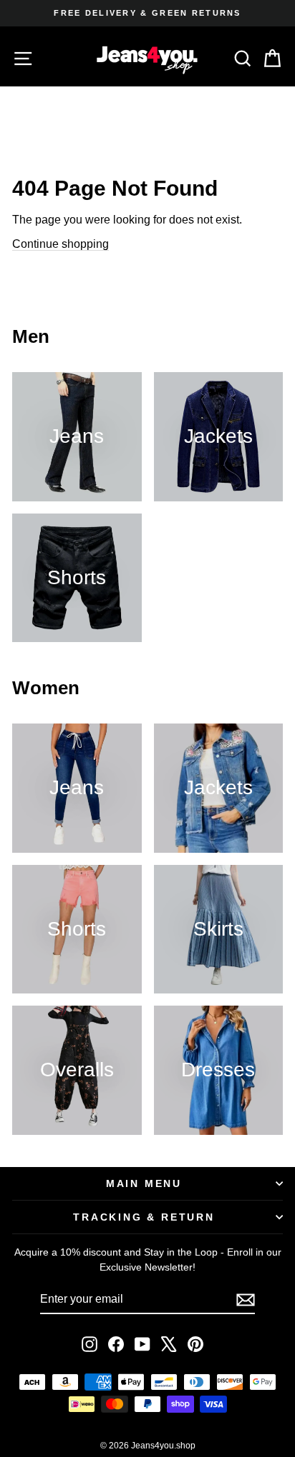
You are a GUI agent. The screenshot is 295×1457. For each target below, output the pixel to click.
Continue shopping (60, 244)
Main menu (144, 1183)
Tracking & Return (144, 1217)
